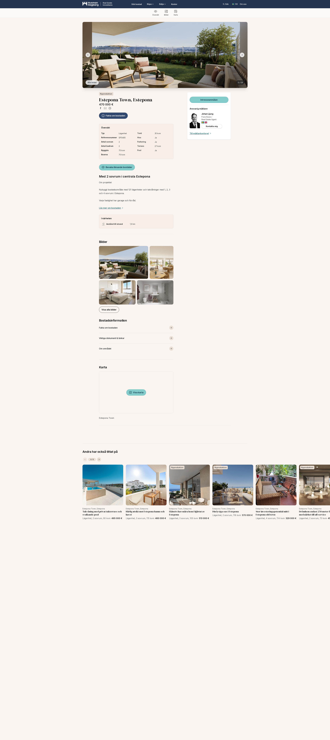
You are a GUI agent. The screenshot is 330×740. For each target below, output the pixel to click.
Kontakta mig (212, 126)
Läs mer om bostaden (110, 208)
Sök (227, 4)
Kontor (174, 4)
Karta (176, 15)
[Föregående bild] (88, 55)
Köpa (149, 4)
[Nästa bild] (242, 55)
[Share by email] (105, 108)
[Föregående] (85, 459)
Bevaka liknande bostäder (119, 167)
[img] (202, 122)
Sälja (161, 4)
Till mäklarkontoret (199, 133)
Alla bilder (92, 82)
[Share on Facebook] (100, 108)
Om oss (243, 4)
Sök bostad (136, 4)
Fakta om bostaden (115, 115)
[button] (136, 275)
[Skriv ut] (109, 108)
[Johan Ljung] (195, 120)
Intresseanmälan (209, 99)
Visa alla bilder (109, 309)
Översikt (155, 15)
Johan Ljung (207, 114)
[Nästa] (99, 459)
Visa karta (138, 392)
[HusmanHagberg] (97, 4)
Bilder (166, 15)
